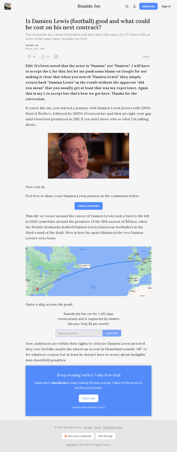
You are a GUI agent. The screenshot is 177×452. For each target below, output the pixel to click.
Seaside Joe (32, 45)
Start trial (88, 398)
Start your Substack (79, 436)
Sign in (166, 6)
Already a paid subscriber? (88, 407)
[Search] (126, 6)
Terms (97, 427)
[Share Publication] (134, 6)
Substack (71, 444)
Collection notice (112, 427)
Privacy (88, 427)
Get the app (106, 436)
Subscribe (148, 6)
